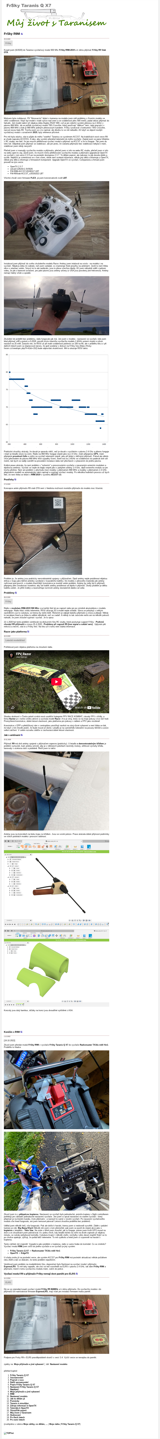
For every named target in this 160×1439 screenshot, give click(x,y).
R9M (20, 1246)
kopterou (8, 1230)
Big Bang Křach (25, 1228)
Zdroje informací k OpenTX (23, 1406)
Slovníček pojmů (18, 1410)
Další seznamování (19, 1382)
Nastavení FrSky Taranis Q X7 (24, 1387)
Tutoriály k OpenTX (19, 1408)
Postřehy (9, 479)
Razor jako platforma (15, 631)
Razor (57, 719)
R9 (13, 743)
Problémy (9, 592)
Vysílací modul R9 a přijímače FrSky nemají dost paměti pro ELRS (40, 1273)
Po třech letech (17, 1417)
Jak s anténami (12, 735)
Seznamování (16, 1377)
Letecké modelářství (15, 640)
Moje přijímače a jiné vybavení (29, 1364)
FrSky (8, 43)
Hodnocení (15, 1415)
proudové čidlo (20, 456)
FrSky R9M (12, 33)
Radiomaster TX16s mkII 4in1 (94, 1045)
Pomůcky (14, 1401)
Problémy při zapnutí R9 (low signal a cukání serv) (68, 624)
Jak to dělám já (17, 1399)
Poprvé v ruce (17, 1380)
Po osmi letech (17, 1420)
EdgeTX (25, 1253)
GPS (96, 454)
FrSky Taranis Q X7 (59, 1045)
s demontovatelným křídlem (90, 743)
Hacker (12, 719)
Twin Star (28, 1230)
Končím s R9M (12, 1032)
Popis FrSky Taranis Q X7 (22, 1384)
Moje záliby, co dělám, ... (35, 1424)
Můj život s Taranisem (20, 1413)
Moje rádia (54, 1424)
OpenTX (14, 1253)
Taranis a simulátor (19, 1403)
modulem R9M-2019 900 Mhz (25, 608)
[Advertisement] (61, 1021)
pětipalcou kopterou (28, 1214)
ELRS (8, 1282)
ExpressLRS (10, 1266)
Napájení (14, 1389)
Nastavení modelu (58, 1364)
